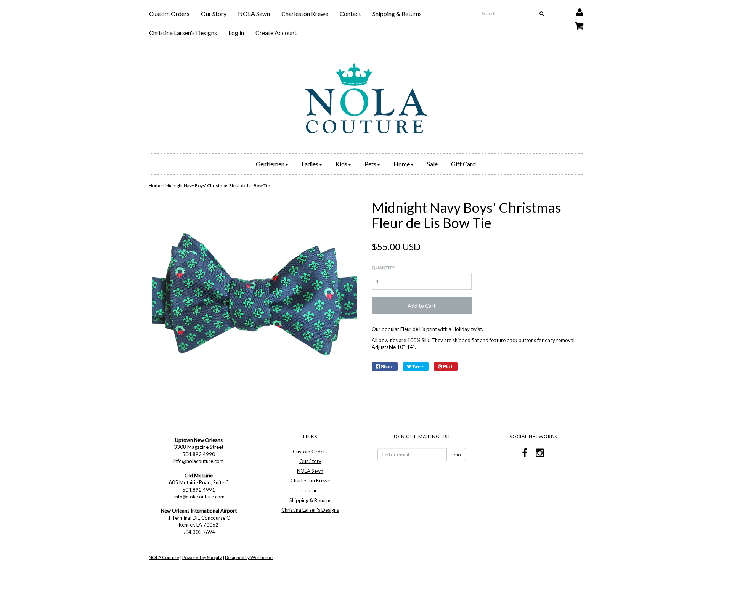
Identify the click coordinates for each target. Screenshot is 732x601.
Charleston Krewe (304, 13)
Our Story (213, 13)
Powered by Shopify (202, 557)
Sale (432, 163)
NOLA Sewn (254, 13)
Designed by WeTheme (249, 557)
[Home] (366, 98)
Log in (236, 32)
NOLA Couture (164, 557)
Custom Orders (169, 13)
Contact (350, 13)
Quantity (383, 267)
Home (155, 185)
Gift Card (463, 163)
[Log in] (575, 10)
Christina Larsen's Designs (183, 32)
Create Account (276, 32)
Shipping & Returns (397, 13)
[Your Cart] (574, 24)
